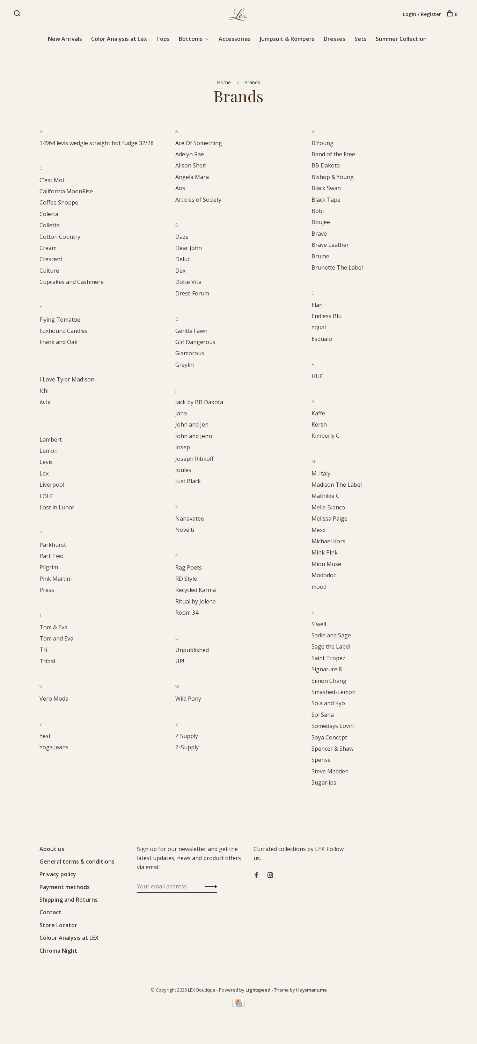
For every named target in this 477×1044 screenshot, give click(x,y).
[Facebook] (256, 875)
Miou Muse (326, 564)
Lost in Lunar (56, 507)
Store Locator (58, 925)
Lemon (48, 451)
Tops (163, 39)
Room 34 (186, 612)
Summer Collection (401, 39)
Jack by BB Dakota (199, 402)
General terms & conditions (77, 861)
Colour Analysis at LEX (68, 938)
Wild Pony (188, 698)
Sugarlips (323, 782)
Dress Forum (192, 293)
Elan (317, 305)
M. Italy (320, 473)
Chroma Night (58, 950)
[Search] (18, 14)
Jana (181, 413)
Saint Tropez (328, 658)
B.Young (322, 143)
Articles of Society (198, 199)
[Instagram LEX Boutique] (270, 875)
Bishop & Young (332, 177)
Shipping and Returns (68, 899)
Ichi (44, 390)
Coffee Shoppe (58, 202)
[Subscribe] (209, 886)
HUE (317, 376)
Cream (48, 248)
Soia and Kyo (328, 703)
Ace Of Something (198, 143)
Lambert (50, 439)
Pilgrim (48, 567)
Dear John (188, 248)
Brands (252, 82)
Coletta (48, 214)
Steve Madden (329, 771)
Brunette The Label (337, 267)
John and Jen (191, 424)
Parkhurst (52, 545)
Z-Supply (187, 747)
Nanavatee (189, 518)
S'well (318, 624)
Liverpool (51, 484)
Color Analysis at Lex (119, 39)
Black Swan (326, 188)
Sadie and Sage (331, 635)
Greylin (184, 365)
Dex (180, 270)
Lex (44, 473)
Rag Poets (188, 567)
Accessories (235, 39)
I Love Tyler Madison (66, 379)
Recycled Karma (195, 590)
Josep (182, 447)
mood (318, 587)
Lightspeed (258, 990)
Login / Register (422, 14)
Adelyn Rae (189, 154)
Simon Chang (328, 681)
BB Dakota (325, 165)
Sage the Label (330, 646)
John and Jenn (193, 436)
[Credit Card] (238, 1005)
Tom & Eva (53, 627)
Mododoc (323, 575)
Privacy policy (57, 874)
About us (51, 849)
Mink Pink (324, 552)
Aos (180, 188)
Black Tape (325, 199)
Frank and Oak (58, 342)
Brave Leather (330, 245)
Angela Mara (192, 177)
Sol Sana (322, 714)
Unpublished (192, 650)
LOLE (46, 496)
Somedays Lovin (332, 726)
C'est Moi (51, 180)
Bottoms (191, 39)
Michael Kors (328, 541)
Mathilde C (325, 496)
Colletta (49, 225)
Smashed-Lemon (333, 692)
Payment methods (64, 887)
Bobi (317, 211)
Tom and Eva (56, 638)
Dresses (334, 39)
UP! (179, 661)
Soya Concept (329, 737)
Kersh (319, 424)
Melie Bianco (328, 507)
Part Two (51, 556)
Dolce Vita (188, 282)
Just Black (188, 481)
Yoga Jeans (53, 747)
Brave (319, 233)
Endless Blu (326, 316)
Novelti (184, 530)
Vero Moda (53, 698)
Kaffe (318, 413)
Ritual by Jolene (195, 601)
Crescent (51, 259)
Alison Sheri (190, 165)
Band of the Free (333, 154)
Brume (320, 256)
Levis (46, 462)
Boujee (320, 222)
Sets (360, 39)
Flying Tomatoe (59, 319)
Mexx (318, 530)
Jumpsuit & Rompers (287, 39)
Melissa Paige (329, 518)
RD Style (186, 578)
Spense (321, 760)
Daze (182, 237)
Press (46, 590)
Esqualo (321, 339)
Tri (43, 649)
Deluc (182, 259)
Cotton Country (59, 237)
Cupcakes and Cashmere (71, 282)
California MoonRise (66, 191)
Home (224, 82)
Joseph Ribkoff (194, 459)
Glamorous (189, 353)
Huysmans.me (311, 990)
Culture (49, 270)
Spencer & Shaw (332, 748)
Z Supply (186, 736)
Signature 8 (326, 669)
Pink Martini (55, 578)
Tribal (47, 661)
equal (318, 327)
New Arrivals (65, 39)
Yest (45, 736)
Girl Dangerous (195, 342)
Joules (183, 470)
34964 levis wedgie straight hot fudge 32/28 (96, 143)
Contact (50, 912)
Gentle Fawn (191, 331)
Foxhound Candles (63, 331)
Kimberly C (325, 435)
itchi (44, 402)
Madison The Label (336, 484)
